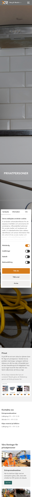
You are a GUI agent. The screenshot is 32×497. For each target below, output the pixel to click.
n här (20, 379)
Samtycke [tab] (5, 212)
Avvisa (16, 283)
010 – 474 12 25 (12, 419)
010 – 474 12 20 (14, 416)
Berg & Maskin (15, 2)
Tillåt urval (16, 277)
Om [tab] (26, 212)
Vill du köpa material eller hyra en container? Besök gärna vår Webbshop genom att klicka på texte (14, 377)
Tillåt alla (16, 271)
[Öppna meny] (28, 3)
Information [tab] (16, 212)
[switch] (27, 251)
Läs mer (8, 482)
